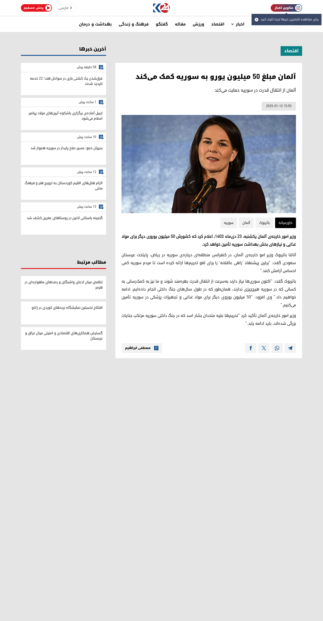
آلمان (246, 223)
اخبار (240, 24)
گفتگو (162, 24)
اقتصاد (217, 24)
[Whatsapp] (277, 348)
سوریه (229, 223)
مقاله (180, 24)
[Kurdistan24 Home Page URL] (161, 8)
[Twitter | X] (264, 348)
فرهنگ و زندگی (134, 24)
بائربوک (264, 223)
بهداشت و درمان (95, 24)
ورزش (198, 24)
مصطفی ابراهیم (138, 348)
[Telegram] (290, 348)
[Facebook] (250, 348)
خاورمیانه (285, 223)
